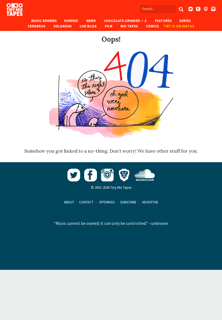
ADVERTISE (150, 202)
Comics (152, 26)
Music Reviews (44, 20)
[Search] (181, 9)
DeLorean (62, 26)
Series (185, 20)
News (91, 20)
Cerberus (36, 26)
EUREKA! (71, 20)
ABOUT (69, 202)
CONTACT (86, 202)
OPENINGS (107, 202)
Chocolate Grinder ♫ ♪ (125, 20)
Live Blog (88, 26)
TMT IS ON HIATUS (179, 26)
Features (163, 20)
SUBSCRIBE (128, 202)
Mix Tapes (129, 26)
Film (108, 26)
